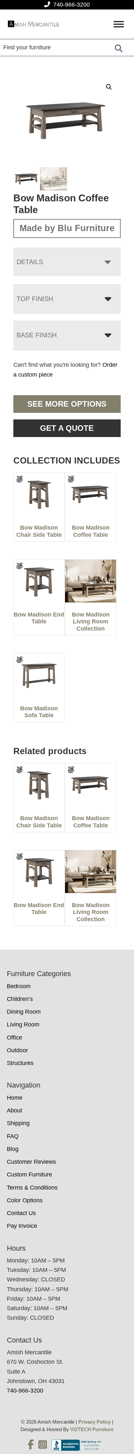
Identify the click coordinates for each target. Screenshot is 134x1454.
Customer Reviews (31, 1161)
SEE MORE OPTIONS (66, 403)
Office (14, 1037)
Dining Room (24, 1011)
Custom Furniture (29, 1174)
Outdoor (17, 1050)
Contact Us (21, 1213)
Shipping (18, 1123)
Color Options (25, 1200)
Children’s (20, 999)
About (14, 1110)
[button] (109, 87)
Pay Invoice (22, 1226)
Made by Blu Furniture (67, 228)
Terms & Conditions (32, 1187)
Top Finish (35, 298)
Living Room (23, 1024)
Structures (20, 1063)
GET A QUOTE (67, 428)
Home (14, 1097)
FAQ (13, 1136)
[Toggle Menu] (119, 24)
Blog (13, 1149)
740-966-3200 (71, 4)
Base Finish (37, 335)
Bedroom (19, 986)
